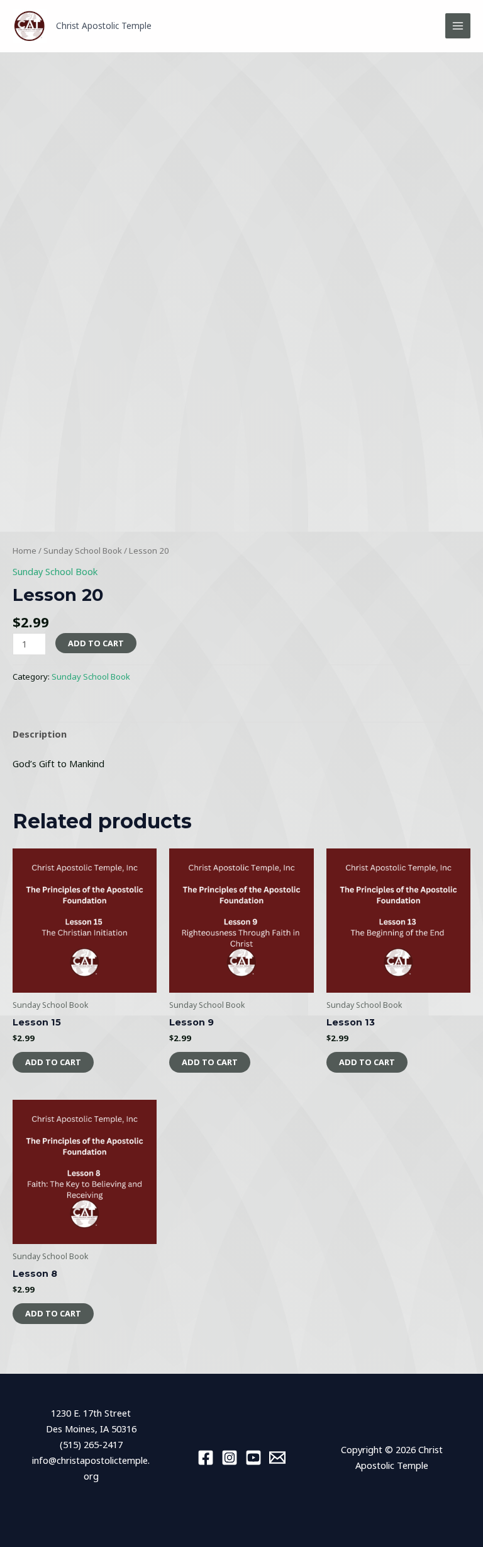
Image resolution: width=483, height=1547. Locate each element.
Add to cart (96, 643)
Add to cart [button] (53, 1062)
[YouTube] (253, 1457)
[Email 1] (277, 1457)
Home (24, 550)
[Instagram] (229, 1457)
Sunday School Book (82, 550)
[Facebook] (205, 1457)
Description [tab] (40, 734)
